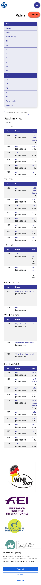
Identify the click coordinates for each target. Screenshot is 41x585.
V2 (7, 97)
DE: (33, 153)
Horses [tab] (8, 28)
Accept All (20, 569)
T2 (7, 79)
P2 (7, 62)
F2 (6, 54)
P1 (7, 58)
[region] (20, 567)
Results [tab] (8, 123)
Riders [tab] (8, 24)
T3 (7, 84)
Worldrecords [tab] (11, 101)
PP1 (7, 71)
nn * (16, 135)
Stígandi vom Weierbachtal (24, 291)
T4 (7, 88)
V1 (7, 92)
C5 (7, 45)
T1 (7, 75)
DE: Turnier (35, 146)
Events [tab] (8, 32)
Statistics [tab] (9, 105)
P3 (7, 67)
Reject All (20, 580)
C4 (7, 41)
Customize (20, 575)
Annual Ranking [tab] (11, 37)
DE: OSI (34, 373)
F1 (6, 49)
